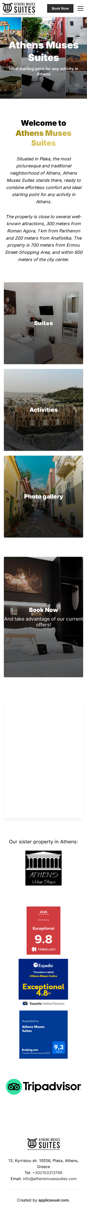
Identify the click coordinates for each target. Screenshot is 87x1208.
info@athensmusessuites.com (50, 1178)
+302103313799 (47, 1172)
